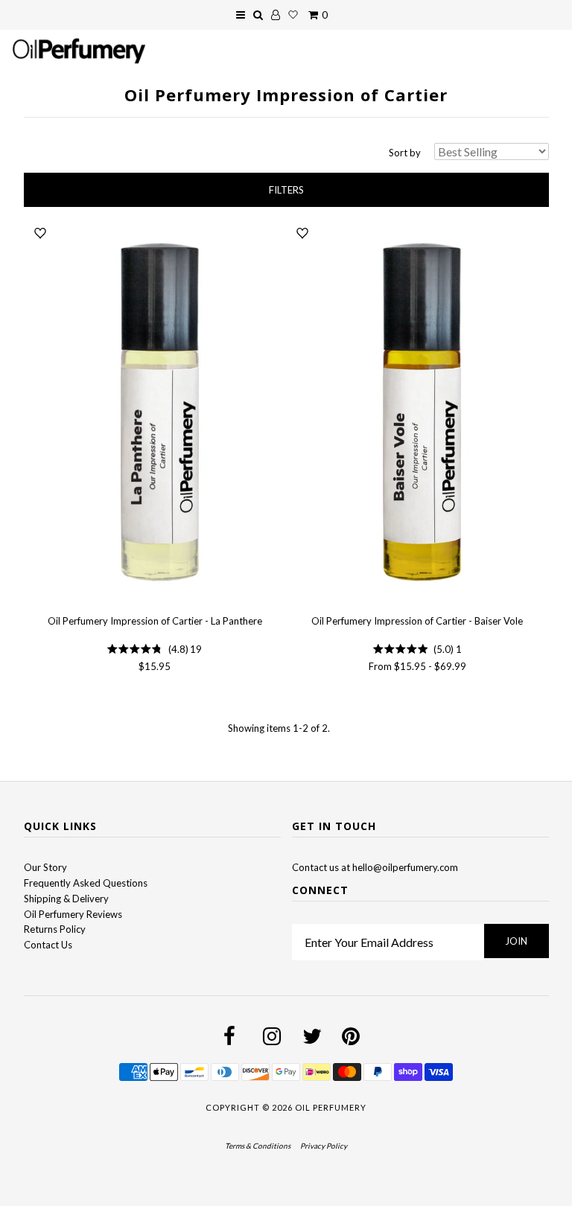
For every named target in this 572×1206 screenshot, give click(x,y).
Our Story (45, 867)
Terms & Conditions (257, 1145)
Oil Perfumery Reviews (73, 914)
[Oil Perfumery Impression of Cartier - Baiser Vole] (417, 413)
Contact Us (48, 945)
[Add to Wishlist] (40, 233)
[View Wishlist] (293, 15)
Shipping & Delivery (66, 898)
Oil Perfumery (330, 1107)
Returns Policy (55, 929)
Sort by (405, 153)
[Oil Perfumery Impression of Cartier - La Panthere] (155, 413)
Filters (286, 190)
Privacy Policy (323, 1145)
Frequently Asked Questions (85, 883)
